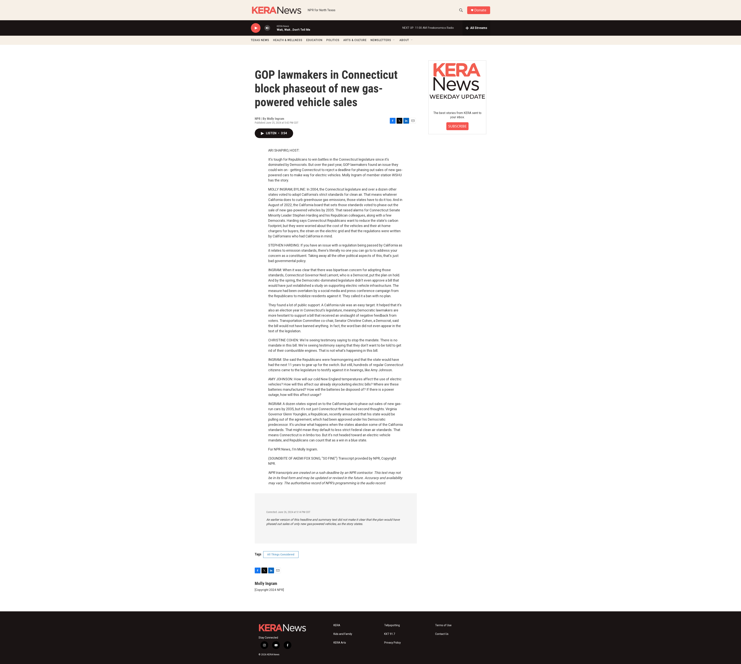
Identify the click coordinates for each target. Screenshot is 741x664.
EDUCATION (314, 40)
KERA (336, 625)
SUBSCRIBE (457, 126)
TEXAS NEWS (260, 40)
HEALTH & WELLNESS (287, 40)
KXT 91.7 (389, 634)
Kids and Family (342, 634)
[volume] (267, 28)
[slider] (273, 28)
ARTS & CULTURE (355, 40)
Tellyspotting (392, 625)
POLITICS (332, 40)
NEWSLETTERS (380, 40)
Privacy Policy (392, 642)
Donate (480, 10)
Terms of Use (443, 625)
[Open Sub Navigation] (394, 40)
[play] (256, 28)
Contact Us (441, 634)
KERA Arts (339, 642)
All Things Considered (280, 554)
